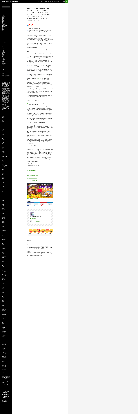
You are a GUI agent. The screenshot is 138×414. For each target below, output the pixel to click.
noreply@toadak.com (36, 221)
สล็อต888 (3, 17)
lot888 (3, 174)
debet (2, 143)
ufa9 (2, 258)
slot (2, 31)
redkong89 (3, 218)
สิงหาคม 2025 (4, 357)
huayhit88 (3, 155)
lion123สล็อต (3, 166)
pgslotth (3, 208)
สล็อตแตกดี (3, 315)
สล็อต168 (3, 296)
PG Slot (3, 188)
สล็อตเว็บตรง (3, 15)
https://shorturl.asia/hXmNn (32, 198)
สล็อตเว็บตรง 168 (4, 313)
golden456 (3, 151)
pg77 (2, 192)
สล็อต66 (3, 14)
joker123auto (3, 161)
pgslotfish (3, 205)
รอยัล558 (3, 291)
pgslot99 (3, 203)
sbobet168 (3, 225)
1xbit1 (2, 120)
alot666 (3, 129)
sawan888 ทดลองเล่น (5, 223)
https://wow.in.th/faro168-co (32, 175)
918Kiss (3, 122)
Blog (38, 1)
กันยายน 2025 (4, 356)
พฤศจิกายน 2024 (4, 369)
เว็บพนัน (3, 328)
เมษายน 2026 (3, 347)
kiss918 (3, 29)
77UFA (3, 121)
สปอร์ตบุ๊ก (3, 292)
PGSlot (3, 200)
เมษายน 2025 (3, 362)
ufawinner (3, 262)
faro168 (39, 78)
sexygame (3, 231)
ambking (3, 130)
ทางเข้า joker (3, 34)
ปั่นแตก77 (3, 284)
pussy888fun (3, 214)
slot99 (2, 13)
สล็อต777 (3, 397)
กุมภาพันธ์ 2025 (4, 365)
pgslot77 (3, 61)
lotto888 (3, 178)
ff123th (3, 146)
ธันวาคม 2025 (4, 352)
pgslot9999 (3, 204)
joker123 (3, 10)
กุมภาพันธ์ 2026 (4, 349)
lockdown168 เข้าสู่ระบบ (5, 170)
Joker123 (3, 160)
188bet (3, 116)
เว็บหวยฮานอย (4, 331)
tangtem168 (3, 248)
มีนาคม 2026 (3, 348)
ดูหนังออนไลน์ (4, 33)
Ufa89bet (3, 257)
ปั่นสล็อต (3, 282)
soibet (2, 243)
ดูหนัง (2, 57)
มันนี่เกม (3, 288)
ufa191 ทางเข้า (4, 256)
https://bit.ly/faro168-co (31, 170)
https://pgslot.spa (4, 26)
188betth (3, 117)
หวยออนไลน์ (3, 66)
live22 (2, 56)
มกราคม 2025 (4, 366)
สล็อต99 (3, 304)
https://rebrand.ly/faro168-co (32, 172)
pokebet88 (3, 209)
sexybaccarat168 (4, 230)
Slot (2, 235)
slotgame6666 (4, 239)
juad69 (3, 164)
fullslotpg (3, 55)
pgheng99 (3, 54)
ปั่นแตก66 (3, 62)
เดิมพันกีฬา (3, 326)
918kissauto (3, 124)
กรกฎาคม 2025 (4, 358)
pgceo (2, 195)
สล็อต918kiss (3, 302)
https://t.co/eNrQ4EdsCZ (32, 180)
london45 (3, 173)
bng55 (2, 138)
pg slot (2, 28)
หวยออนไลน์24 (4, 319)
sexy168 (3, 227)
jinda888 (3, 159)
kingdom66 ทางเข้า (4, 165)
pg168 (2, 11)
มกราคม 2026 (4, 351)
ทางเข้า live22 (4, 274)
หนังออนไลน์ (3, 59)
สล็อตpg (3, 305)
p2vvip (3, 183)
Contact (42, 1)
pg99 (7, 381)
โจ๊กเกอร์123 (3, 336)
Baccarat (3, 133)
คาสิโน (3, 267)
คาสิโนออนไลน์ (4, 269)
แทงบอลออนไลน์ (4, 335)
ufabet (2, 260)
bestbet (3, 134)
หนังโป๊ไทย (3, 24)
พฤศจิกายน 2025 (4, 353)
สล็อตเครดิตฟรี (4, 310)
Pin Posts (63, 1)
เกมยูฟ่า (3, 322)
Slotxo (2, 240)
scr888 (3, 226)
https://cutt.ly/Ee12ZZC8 (32, 178)
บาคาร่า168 (3, 52)
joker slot (3, 35)
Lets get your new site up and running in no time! (52, 1)
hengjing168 (7, 377)
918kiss (3, 44)
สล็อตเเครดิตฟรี (4, 314)
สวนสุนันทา (3, 317)
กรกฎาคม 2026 (4, 343)
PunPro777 (3, 212)
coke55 (3, 142)
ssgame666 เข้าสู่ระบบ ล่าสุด (5, 245)
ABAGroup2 (3, 126)
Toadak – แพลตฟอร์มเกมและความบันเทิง (10, 1)
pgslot (2, 19)
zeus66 (3, 266)
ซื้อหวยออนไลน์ (4, 65)
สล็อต (2, 293)
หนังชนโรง (3, 46)
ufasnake (3, 261)
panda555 (3, 186)
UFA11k (3, 253)
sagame (3, 221)
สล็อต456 (3, 297)
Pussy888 (3, 213)
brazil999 (3, 139)
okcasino (3, 182)
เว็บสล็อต (3, 403)
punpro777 (3, 64)
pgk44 (2, 199)
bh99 (2, 135)
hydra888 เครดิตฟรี (4, 156)
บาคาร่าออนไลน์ (4, 63)
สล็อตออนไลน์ (3, 42)
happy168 (3, 152)
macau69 (3, 179)
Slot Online (3, 236)
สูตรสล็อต (3, 318)
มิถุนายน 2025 (4, 360)
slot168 (28, 6)
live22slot (3, 169)
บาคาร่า (3, 21)
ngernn (3, 181)
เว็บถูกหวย (3, 327)
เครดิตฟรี (3, 323)
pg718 (2, 191)
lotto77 (3, 177)
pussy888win (3, 217)
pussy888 (3, 20)
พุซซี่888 (3, 287)
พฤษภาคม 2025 (4, 361)
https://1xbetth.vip (4, 25)
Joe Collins (37, 20)
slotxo (2, 22)
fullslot (3, 147)
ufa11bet (3, 252)
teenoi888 (3, 249)
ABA (2, 125)
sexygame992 (3, 234)
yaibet (2, 265)
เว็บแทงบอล (3, 332)
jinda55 (3, 12)
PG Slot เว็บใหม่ (4, 190)
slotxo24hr (3, 387)
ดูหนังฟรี (3, 49)
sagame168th (3, 47)
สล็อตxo (3, 41)
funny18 (8, 376)
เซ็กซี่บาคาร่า (3, 324)
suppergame (3, 247)
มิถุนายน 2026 (4, 344)
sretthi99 (3, 244)
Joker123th (3, 381)
